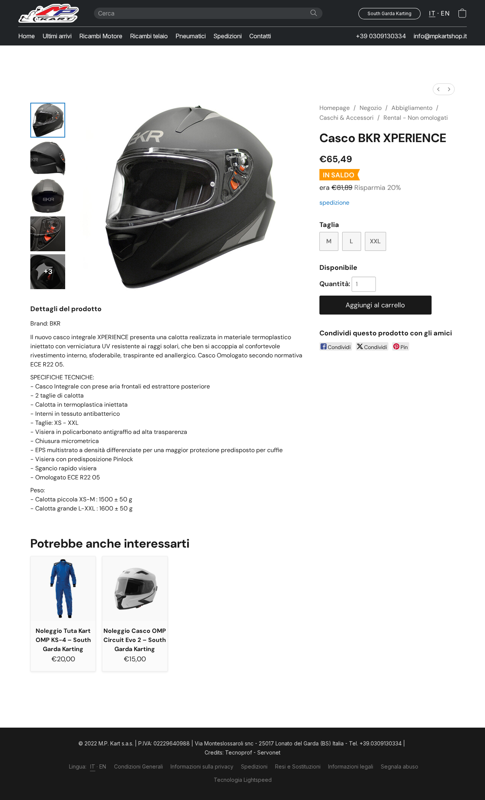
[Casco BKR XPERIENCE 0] (47, 120)
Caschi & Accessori (346, 118)
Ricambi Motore (100, 36)
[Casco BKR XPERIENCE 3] (47, 233)
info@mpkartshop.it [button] (440, 36)
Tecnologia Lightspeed (243, 780)
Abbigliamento (411, 108)
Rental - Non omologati (415, 118)
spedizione (334, 203)
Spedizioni (227, 36)
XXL (375, 241)
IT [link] (92, 766)
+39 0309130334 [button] (381, 36)
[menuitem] (438, 89)
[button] (48, 13)
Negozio (371, 108)
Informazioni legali (350, 766)
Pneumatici (190, 36)
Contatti (260, 36)
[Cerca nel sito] (313, 13)
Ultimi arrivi (57, 36)
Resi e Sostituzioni (298, 766)
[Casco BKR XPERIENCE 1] (47, 158)
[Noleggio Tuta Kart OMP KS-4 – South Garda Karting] (63, 588)
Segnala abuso (399, 766)
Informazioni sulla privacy (202, 766)
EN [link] (102, 766)
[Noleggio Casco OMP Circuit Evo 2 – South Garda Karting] (134, 588)
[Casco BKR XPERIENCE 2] (47, 195)
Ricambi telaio (149, 36)
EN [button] (445, 13)
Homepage (334, 108)
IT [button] (432, 13)
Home (26, 36)
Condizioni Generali (138, 766)
